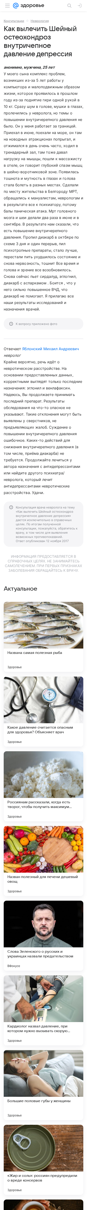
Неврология (40, 21)
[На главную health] (31, 5)
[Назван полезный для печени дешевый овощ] (43, 861)
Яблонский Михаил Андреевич (50, 348)
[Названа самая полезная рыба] (43, 637)
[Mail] (16, 5)
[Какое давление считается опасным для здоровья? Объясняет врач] (43, 712)
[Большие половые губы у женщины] (43, 1085)
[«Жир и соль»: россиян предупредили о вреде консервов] (43, 1160)
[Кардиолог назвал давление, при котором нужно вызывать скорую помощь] (43, 1010)
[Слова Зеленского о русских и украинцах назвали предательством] (43, 936)
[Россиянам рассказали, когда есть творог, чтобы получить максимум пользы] (43, 786)
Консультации (14, 21)
